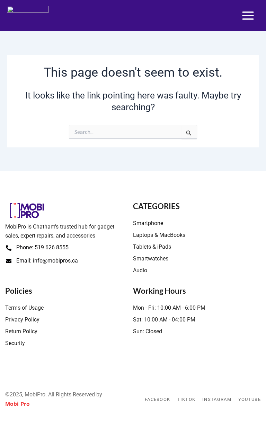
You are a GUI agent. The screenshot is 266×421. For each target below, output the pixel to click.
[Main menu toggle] (248, 16)
